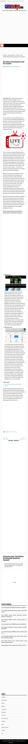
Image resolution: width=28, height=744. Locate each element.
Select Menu (2, 45)
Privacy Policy (15, 1)
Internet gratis (4, 718)
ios (2, 733)
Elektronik (3, 712)
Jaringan (3, 721)
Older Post (22, 438)
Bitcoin (2, 703)
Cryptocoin (3, 709)
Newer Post (5, 438)
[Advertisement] (14, 28)
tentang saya (3, 1)
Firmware (3, 715)
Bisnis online (4, 700)
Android (3, 697)
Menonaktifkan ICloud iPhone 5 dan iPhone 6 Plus (13, 645)
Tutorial (15, 431)
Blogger (3, 706)
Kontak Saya (9, 1)
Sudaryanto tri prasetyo (13, 66)
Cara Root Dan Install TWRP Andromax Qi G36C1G (13, 624)
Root (2, 724)
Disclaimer (22, 1)
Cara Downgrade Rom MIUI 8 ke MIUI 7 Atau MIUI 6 (13, 607)
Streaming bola (9, 431)
